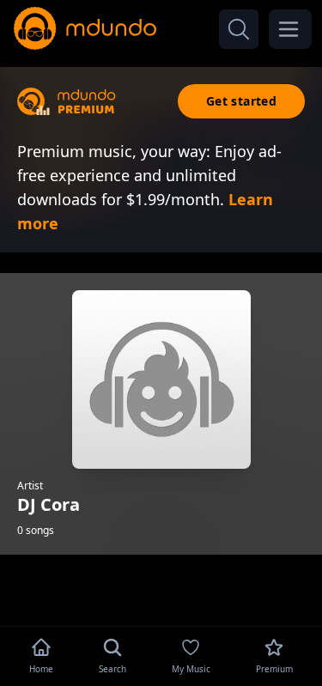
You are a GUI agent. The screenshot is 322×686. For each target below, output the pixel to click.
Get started (241, 101)
